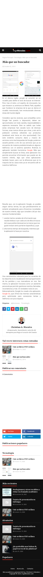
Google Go (6, 294)
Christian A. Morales (21, 327)
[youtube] (11, 431)
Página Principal (7, 57)
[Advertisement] (21, 23)
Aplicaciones (15, 303)
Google (29, 150)
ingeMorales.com (28, 574)
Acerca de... (21, 569)
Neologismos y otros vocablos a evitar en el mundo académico (26, 491)
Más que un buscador (21, 357)
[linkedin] (31, 437)
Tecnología (17, 57)
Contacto (30, 569)
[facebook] (31, 431)
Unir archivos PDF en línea (24, 347)
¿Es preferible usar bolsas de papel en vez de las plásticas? (25, 548)
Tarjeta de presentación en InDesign (24, 501)
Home (13, 569)
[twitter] (11, 437)
